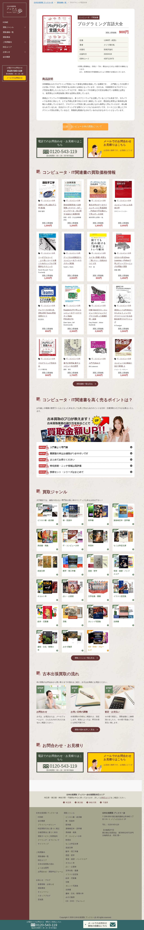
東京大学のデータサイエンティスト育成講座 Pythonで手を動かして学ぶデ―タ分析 (98, 209)
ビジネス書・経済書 (46, 520)
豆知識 (40, 899)
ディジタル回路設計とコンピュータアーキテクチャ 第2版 (73, 260)
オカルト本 (42, 596)
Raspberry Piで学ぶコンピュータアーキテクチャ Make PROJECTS (73, 314)
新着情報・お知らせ (46, 884)
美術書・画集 (43, 546)
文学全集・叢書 (94, 596)
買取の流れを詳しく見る (84, 730)
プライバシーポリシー (47, 825)
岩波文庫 (41, 571)
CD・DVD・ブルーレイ (96, 648)
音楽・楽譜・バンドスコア (122, 572)
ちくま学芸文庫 (120, 546)
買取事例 (6, 37)
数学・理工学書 (69, 571)
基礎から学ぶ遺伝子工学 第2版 (47, 206)
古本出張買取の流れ (46, 864)
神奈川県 (92, 802)
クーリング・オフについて (48, 840)
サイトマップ (43, 844)
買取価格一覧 (8, 32)
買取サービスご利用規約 (48, 836)
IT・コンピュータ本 (48, 200)
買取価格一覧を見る (84, 384)
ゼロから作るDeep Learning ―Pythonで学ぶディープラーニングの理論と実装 (123, 262)
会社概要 (6, 57)
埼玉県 (68, 802)
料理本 (91, 546)
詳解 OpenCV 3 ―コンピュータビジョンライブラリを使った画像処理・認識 (98, 314)
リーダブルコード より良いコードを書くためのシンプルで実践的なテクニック (47, 262)
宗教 (64, 621)
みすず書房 (67, 647)
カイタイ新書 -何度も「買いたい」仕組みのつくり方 (98, 260)
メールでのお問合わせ (14, 78)
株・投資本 (67, 520)
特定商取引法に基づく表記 (48, 828)
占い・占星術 (68, 596)
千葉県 (105, 802)
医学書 (91, 520)
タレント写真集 (94, 621)
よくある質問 (43, 868)
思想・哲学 (92, 571)
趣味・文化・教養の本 (46, 648)
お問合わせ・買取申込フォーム (50, 872)
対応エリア (7, 47)
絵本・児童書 (43, 621)
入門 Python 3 (94, 363)
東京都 (80, 802)
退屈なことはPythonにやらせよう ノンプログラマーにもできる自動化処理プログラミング (123, 316)
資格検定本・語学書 (122, 520)
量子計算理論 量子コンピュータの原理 (72, 364)
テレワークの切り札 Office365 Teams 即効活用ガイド (47, 313)
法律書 (116, 621)
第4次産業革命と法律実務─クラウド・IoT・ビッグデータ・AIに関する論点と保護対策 (73, 209)
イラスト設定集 (120, 596)
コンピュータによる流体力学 (123, 206)
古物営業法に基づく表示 (48, 832)
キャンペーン (43, 892)
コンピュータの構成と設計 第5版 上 (123, 364)
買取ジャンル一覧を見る (84, 658)
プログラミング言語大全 (47, 364)
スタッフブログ (44, 896)
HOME (5, 22)
